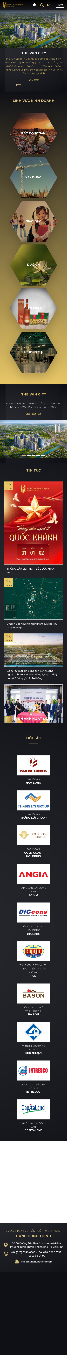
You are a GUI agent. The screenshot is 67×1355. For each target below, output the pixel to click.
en (48, 4)
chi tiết (33, 80)
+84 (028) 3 (17, 1252)
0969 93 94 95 (36, 1255)
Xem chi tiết (33, 413)
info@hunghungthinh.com (36, 1261)
